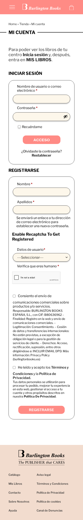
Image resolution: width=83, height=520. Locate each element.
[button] (12, 6)
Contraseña (36, 108)
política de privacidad (40, 396)
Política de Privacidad (50, 492)
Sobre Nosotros (19, 501)
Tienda (24, 24)
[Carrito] (71, 7)
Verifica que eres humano (38, 266)
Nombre (24, 184)
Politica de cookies (49, 501)
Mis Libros (15, 483)
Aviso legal (44, 474)
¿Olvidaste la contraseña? (41, 151)
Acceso (41, 140)
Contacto (15, 492)
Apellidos (25, 202)
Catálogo (14, 474)
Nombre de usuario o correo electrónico (39, 88)
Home (13, 24)
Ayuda (13, 510)
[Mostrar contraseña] (65, 116)
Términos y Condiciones (52, 483)
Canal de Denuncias (50, 510)
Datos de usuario (31, 250)
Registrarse (41, 410)
